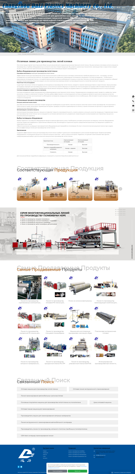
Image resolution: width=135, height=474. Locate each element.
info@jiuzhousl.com (101, 455)
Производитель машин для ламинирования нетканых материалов (46, 416)
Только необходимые (57, 471)
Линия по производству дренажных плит (77, 456)
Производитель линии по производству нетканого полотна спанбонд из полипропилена (54, 429)
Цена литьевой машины (102, 402)
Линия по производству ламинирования (77, 454)
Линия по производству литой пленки (76, 452)
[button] (120, 189)
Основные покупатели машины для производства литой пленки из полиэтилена (51, 402)
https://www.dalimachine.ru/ (69, 156)
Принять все (77, 471)
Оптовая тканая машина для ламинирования (38, 409)
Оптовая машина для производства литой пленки (39, 389)
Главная (19, 54)
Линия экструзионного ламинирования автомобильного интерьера (46, 422)
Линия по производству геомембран (76, 451)
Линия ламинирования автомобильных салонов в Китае (42, 396)
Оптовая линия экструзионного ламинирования (91, 389)
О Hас (44, 456)
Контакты (45, 458)
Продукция (45, 452)
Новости (45, 454)
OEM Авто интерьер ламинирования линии (37, 436)
